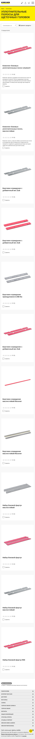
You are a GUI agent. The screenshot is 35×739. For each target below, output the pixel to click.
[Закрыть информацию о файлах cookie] (33, 730)
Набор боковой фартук (12, 557)
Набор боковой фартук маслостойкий (12, 506)
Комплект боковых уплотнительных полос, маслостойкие (13, 129)
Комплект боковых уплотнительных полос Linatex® (17, 67)
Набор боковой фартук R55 (14, 660)
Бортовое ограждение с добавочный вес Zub (12, 189)
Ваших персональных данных (9, 734)
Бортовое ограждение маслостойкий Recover (12, 400)
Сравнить (7, 86)
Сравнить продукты (25, 25)
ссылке (24, 736)
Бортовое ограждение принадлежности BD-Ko (12, 295)
